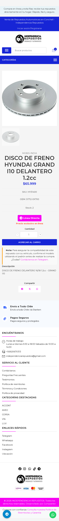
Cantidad (29, 229)
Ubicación (7, 453)
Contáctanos (8, 370)
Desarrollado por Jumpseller (41, 503)
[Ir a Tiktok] (34, 469)
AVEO (5, 410)
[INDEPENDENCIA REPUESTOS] (28, 38)
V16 (3, 419)
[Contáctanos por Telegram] (7, 514)
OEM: (23, 199)
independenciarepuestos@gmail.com (26, 356)
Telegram (7, 436)
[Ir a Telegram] (39, 469)
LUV (4, 423)
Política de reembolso (13, 384)
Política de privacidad (13, 393)
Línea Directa (31, 218)
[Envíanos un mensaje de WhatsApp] (52, 514)
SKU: (24, 192)
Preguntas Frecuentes (14, 375)
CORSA (5, 414)
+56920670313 (13, 351)
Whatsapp (7, 440)
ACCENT (6, 405)
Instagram (7, 449)
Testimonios (8, 379)
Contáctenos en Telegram (34, 259)
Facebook (7, 444)
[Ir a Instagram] (24, 469)
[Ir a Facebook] (20, 469)
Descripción (8, 266)
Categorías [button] (9, 59)
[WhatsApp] (29, 469)
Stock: (29, 207)
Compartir (29, 283)
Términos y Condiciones (14, 388)
